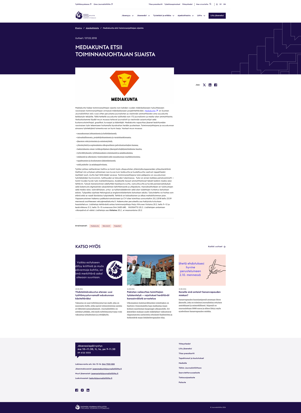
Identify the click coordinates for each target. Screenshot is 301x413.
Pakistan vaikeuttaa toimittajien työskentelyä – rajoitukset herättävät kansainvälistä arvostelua (148, 295)
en (225, 4)
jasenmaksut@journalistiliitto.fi (107, 369)
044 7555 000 (108, 364)
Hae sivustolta (202, 4)
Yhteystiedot (187, 4)
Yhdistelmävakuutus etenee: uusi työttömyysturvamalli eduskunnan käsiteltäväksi (94, 295)
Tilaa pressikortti (156, 4)
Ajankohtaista (92, 28)
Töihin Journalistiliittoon (190, 368)
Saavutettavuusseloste (189, 373)
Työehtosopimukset (172, 4)
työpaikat (117, 226)
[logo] (85, 19)
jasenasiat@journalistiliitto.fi (104, 374)
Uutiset (79, 38)
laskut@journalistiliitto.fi (100, 378)
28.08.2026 (79, 289)
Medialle (183, 363)
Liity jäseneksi (217, 16)
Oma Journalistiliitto (102, 4)
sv (221, 4)
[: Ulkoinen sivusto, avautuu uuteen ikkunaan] (204, 85)
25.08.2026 (182, 289)
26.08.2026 (131, 289)
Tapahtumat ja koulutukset (191, 358)
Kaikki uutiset (215, 247)
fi (217, 4)
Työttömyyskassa (82, 4)
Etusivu (78, 28)
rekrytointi (106, 226)
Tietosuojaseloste (187, 378)
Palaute (182, 382)
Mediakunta (150, 111)
